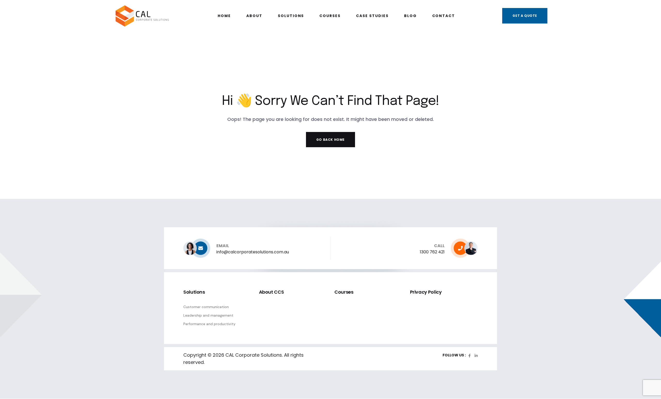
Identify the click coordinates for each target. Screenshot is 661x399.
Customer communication (206, 306)
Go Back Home (330, 139)
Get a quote (525, 15)
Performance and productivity (209, 324)
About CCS (271, 292)
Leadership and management (208, 315)
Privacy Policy (426, 292)
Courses (343, 292)
